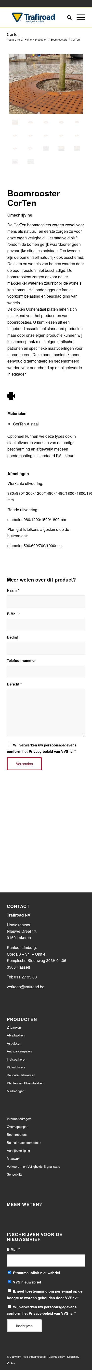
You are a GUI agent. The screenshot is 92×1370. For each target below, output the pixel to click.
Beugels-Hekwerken (21, 1075)
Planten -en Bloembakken (25, 1083)
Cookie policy (57, 1356)
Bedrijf (12, 637)
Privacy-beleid (41, 751)
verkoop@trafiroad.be (26, 987)
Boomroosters (17, 1134)
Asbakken (14, 1043)
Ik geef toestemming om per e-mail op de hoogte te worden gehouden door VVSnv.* (44, 1294)
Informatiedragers (19, 1118)
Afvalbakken (16, 1035)
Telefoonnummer (21, 660)
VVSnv (11, 1363)
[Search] (67, 17)
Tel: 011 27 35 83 (22, 977)
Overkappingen (17, 1126)
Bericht (14, 684)
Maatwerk (14, 1158)
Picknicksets (16, 1067)
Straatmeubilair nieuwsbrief (36, 1272)
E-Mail (13, 613)
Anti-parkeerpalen (19, 1051)
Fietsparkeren (16, 1059)
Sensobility (15, 1174)
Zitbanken (14, 1027)
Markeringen (15, 1091)
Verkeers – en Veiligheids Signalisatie (33, 1166)
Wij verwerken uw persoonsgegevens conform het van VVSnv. (42, 748)
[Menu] (78, 17)
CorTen (13, 34)
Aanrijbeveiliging (18, 1150)
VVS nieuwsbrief (27, 1282)
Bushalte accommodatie (24, 1142)
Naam (13, 590)
